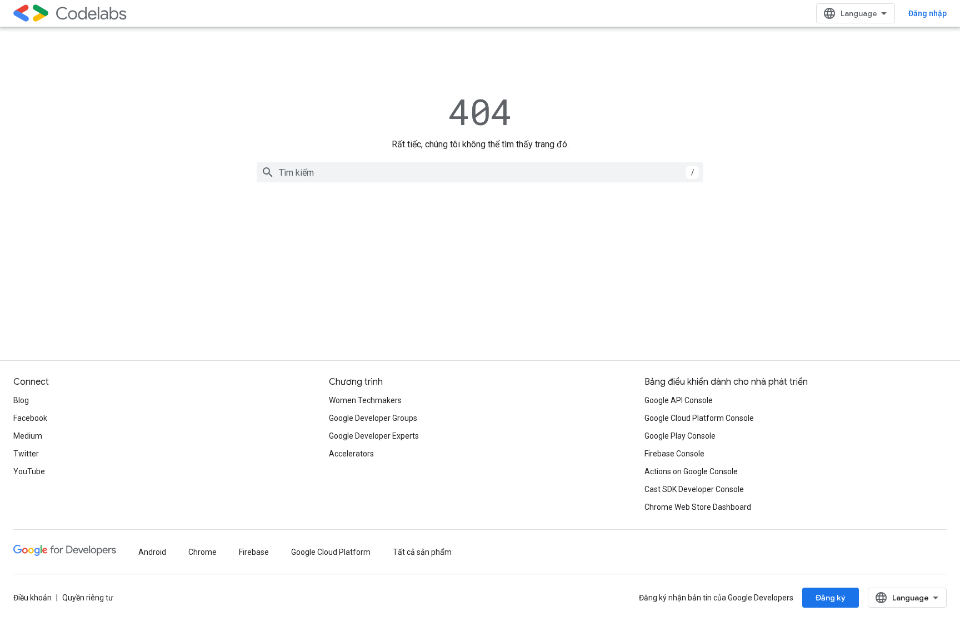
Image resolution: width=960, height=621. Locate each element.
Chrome (202, 552)
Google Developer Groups (373, 418)
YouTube (29, 471)
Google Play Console (680, 435)
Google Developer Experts (374, 435)
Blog (21, 400)
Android (152, 552)
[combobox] (480, 172)
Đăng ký (831, 598)
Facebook (30, 418)
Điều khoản (32, 597)
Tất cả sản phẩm (422, 552)
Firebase (254, 552)
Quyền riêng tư (87, 597)
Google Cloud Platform (331, 552)
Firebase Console (674, 453)
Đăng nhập (927, 13)
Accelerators (351, 453)
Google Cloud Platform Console (699, 418)
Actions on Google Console (691, 471)
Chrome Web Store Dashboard (697, 507)
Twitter (26, 453)
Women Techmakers (365, 400)
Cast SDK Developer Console (694, 489)
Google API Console (678, 400)
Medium (27, 435)
